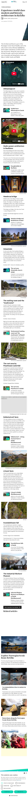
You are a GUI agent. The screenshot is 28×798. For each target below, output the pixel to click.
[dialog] (14, 784)
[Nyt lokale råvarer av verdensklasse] (14, 691)
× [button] (26, 773)
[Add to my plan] (7, 110)
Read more (19, 780)
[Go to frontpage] (14, 1)
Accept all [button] (7, 791)
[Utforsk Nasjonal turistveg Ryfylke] (14, 629)
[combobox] (24, 773)
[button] (14, 795)
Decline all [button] (20, 791)
